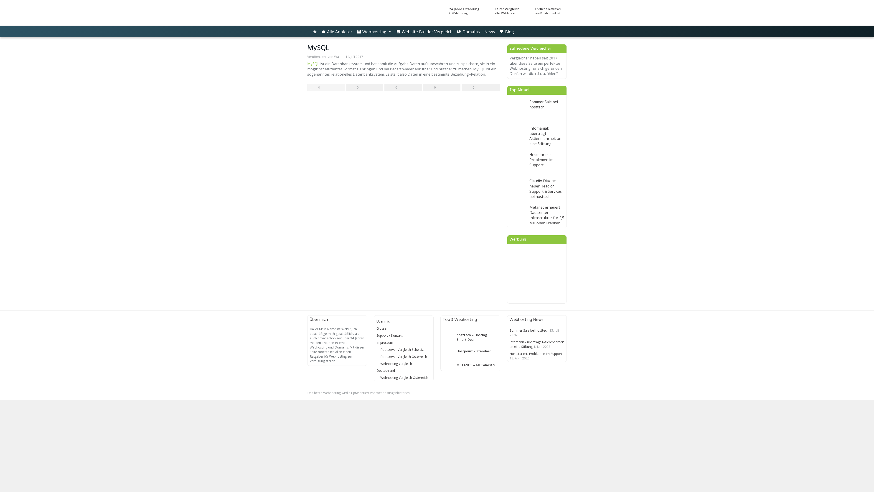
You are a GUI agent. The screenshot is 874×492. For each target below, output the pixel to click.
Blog (509, 31)
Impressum (384, 342)
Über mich (383, 321)
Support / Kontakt (389, 335)
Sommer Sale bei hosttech (543, 104)
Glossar (382, 328)
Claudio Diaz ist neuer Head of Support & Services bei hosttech (545, 188)
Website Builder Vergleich (427, 31)
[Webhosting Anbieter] (348, 13)
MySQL (313, 63)
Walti (337, 56)
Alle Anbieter (339, 31)
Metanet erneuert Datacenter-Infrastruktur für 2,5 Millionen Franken (546, 215)
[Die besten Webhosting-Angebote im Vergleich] (315, 31)
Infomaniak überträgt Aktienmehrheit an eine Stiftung (545, 136)
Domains (471, 31)
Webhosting (374, 31)
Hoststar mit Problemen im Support (541, 160)
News (489, 31)
